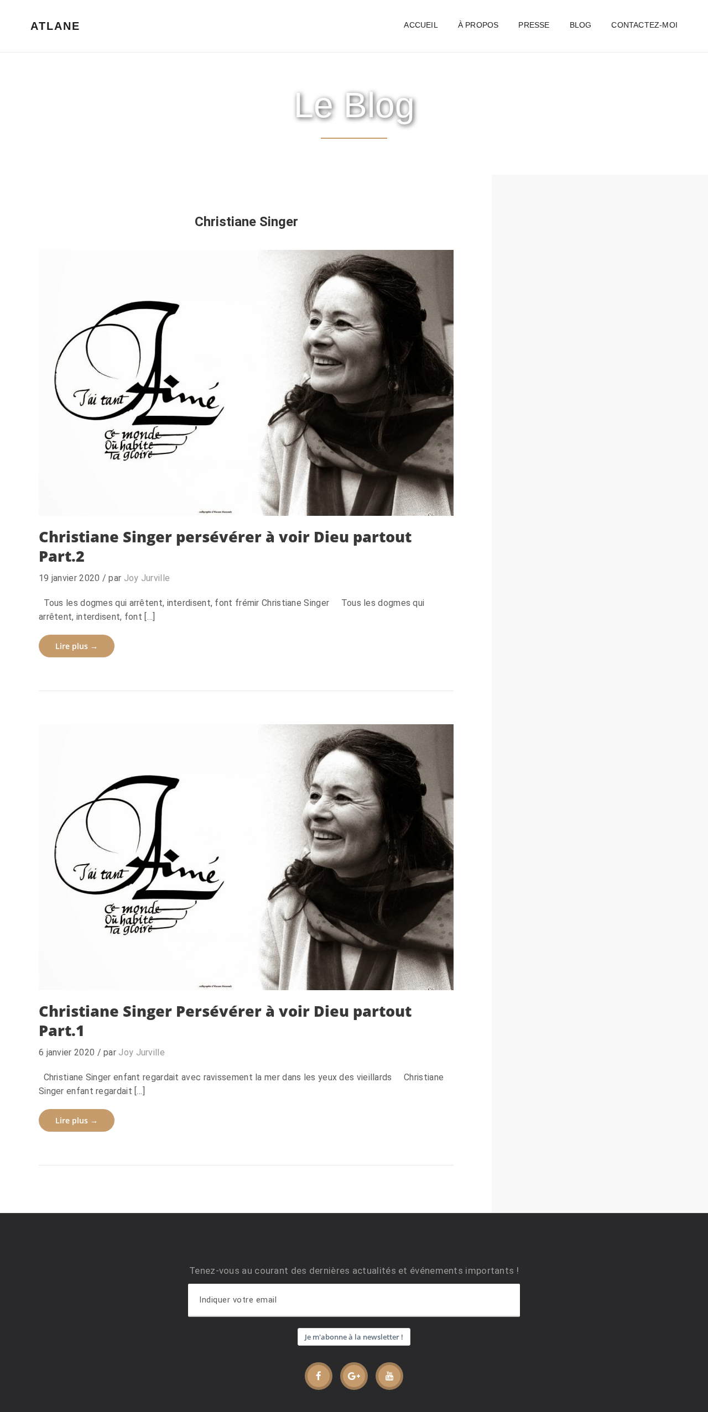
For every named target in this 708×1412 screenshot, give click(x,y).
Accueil (421, 24)
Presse (533, 24)
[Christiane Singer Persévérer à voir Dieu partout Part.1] (246, 857)
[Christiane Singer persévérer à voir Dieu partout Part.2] (246, 383)
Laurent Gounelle (213, 971)
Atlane (55, 26)
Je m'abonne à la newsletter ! (354, 1337)
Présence (230, 497)
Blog (581, 24)
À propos (478, 24)
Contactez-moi (644, 24)
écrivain (164, 497)
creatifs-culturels (107, 463)
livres (195, 497)
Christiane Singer (87, 497)
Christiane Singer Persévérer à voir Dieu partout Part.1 (225, 1020)
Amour (67, 971)
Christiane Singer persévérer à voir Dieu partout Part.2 (225, 546)
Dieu (134, 497)
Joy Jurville (147, 578)
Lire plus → (76, 646)
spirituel (294, 971)
